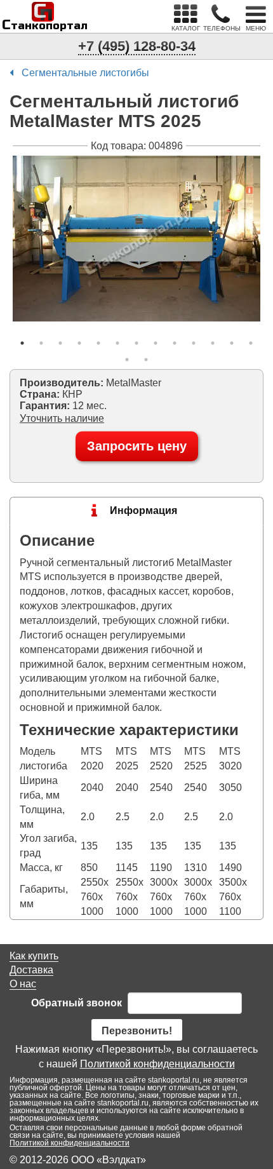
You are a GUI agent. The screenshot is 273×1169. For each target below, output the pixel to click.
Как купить (34, 955)
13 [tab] (250, 343)
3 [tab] (60, 343)
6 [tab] (117, 343)
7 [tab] (136, 343)
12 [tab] (231, 343)
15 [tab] (146, 359)
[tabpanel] (136, 238)
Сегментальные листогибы (85, 72)
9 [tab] (174, 343)
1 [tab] (22, 343)
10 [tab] (193, 343)
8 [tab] (155, 343)
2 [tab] (41, 343)
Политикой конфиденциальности (157, 1063)
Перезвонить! (137, 1030)
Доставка (31, 969)
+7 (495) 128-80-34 (137, 46)
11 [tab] (212, 343)
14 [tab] (127, 359)
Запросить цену (137, 446)
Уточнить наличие (62, 418)
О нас (23, 983)
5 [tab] (98, 343)
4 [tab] (79, 343)
